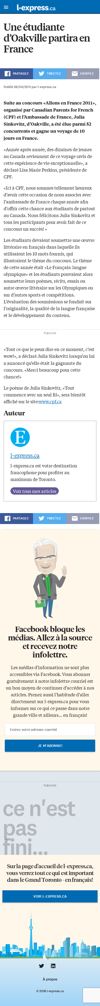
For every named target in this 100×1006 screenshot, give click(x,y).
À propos (50, 979)
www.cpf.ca (50, 401)
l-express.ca (25, 455)
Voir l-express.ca (50, 896)
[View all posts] (34, 491)
